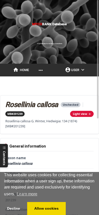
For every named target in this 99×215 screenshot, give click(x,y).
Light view (80, 114)
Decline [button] (13, 208)
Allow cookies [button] (46, 208)
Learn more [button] (27, 194)
